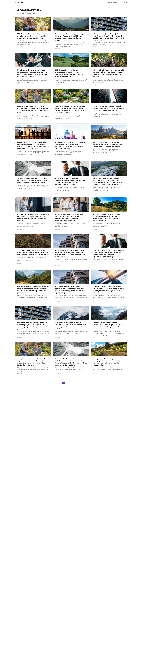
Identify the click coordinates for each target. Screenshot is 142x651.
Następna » (76, 383)
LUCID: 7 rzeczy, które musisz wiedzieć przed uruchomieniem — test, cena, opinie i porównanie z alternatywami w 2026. (108, 108)
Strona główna (122, 2)
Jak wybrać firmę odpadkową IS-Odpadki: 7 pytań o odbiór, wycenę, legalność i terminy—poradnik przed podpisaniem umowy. (33, 180)
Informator (20, 2)
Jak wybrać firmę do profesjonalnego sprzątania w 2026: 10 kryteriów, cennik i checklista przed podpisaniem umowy (107, 144)
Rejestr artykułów (112, 2)
